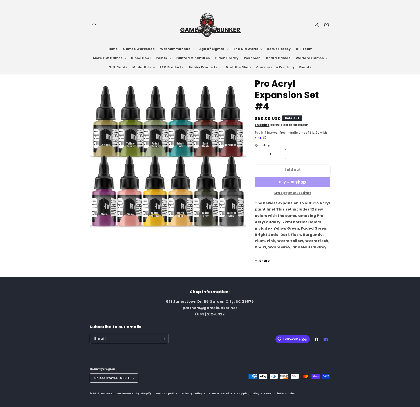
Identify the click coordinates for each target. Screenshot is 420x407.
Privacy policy (192, 393)
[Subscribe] (163, 339)
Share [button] (264, 260)
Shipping (262, 125)
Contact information (280, 393)
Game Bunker (111, 393)
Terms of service (219, 393)
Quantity (262, 145)
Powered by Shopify (137, 393)
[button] (94, 25)
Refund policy (166, 393)
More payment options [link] (292, 193)
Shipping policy (248, 393)
